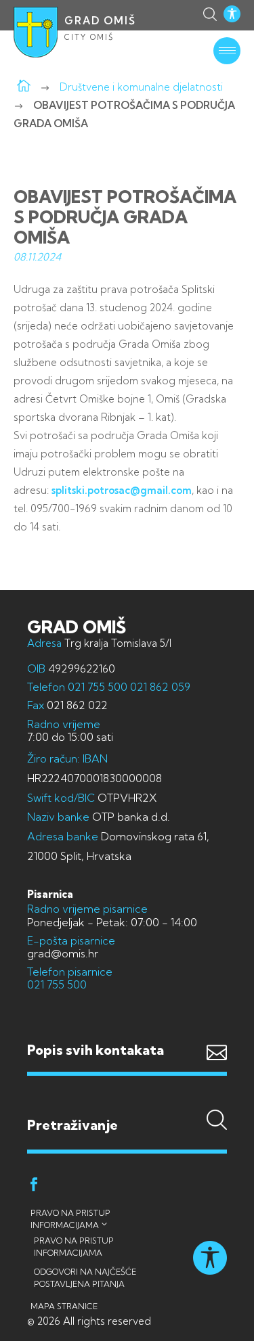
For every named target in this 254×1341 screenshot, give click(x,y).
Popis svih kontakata (95, 1049)
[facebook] (34, 1186)
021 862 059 (158, 687)
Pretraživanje (127, 1098)
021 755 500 (97, 687)
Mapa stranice (64, 1306)
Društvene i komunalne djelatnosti (141, 87)
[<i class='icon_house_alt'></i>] (23, 87)
